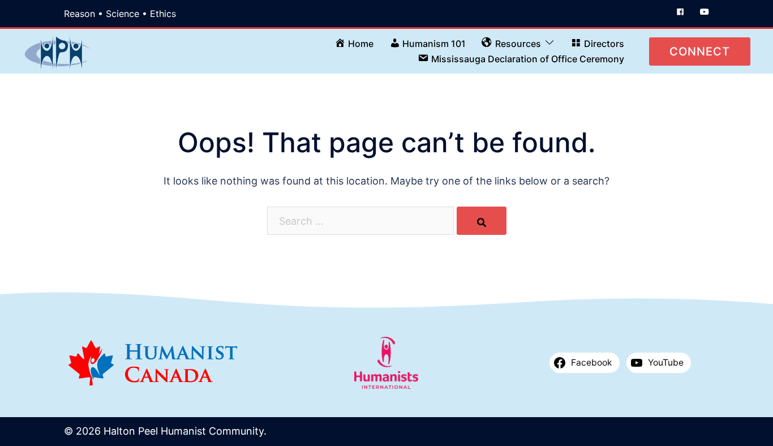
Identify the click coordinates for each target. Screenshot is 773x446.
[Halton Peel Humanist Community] (58, 50)
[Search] (481, 221)
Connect (699, 51)
